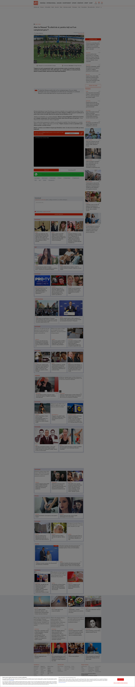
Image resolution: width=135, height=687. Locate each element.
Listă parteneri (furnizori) (62, 682)
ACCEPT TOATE (120, 679)
